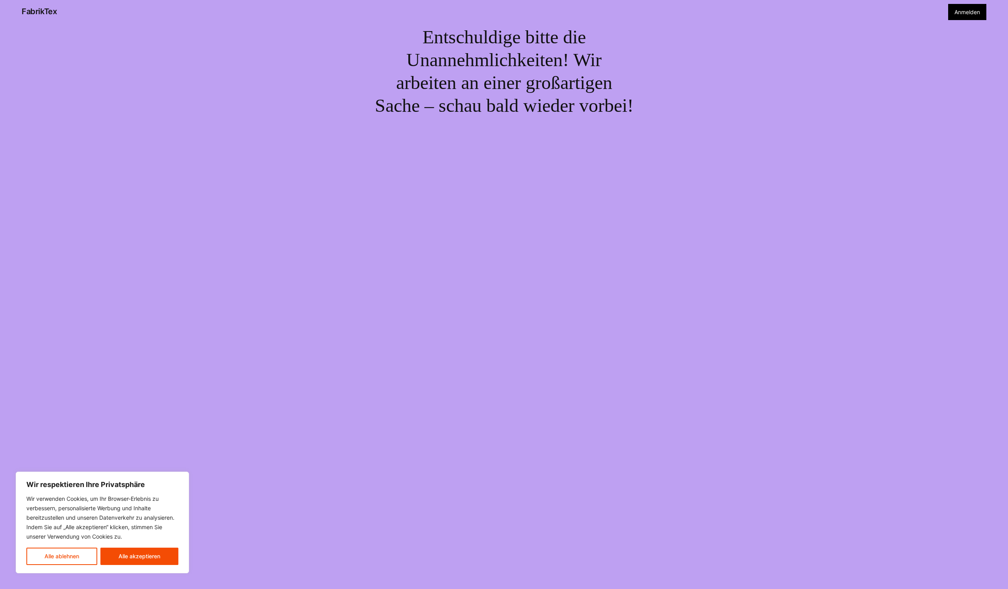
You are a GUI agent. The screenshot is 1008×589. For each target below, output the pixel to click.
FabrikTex (39, 11)
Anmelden (967, 12)
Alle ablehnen (61, 556)
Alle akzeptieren (139, 556)
